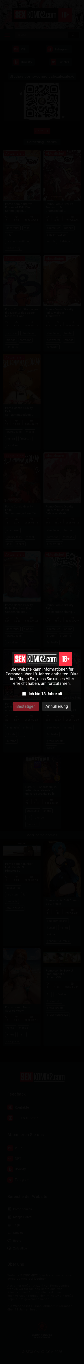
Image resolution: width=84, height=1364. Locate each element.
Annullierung (56, 706)
